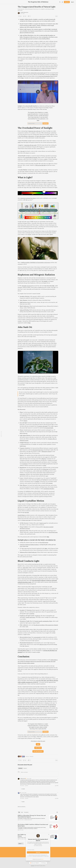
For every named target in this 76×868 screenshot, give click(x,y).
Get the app (43, 862)
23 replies (23, 788)
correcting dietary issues (23, 650)
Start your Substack (35, 862)
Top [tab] (19, 812)
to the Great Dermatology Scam (45, 76)
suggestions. (22, 474)
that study (22, 151)
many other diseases (41, 136)
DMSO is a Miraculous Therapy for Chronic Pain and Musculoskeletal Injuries (32, 816)
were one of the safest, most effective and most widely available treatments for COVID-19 (38, 681)
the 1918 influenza (23, 136)
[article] (38, 818)
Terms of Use (43, 854)
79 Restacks (31, 756)
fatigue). (25, 421)
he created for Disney (37, 345)
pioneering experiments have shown (28, 198)
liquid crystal (43, 523)
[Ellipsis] (58, 778)
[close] (49, 834)
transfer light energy (30, 617)
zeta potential (37, 637)
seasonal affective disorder (31, 157)
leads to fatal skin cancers (44, 70)
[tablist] (22, 768)
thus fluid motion (44, 542)
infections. (24, 415)
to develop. (31, 613)
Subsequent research (46, 451)
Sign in (72, 2)
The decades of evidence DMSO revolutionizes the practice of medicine (31, 818)
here (22, 78)
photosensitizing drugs (37, 450)
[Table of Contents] (1, 434)
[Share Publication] (62, 2)
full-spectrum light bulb (40, 165)
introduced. (25, 464)
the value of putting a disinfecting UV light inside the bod (37, 707)
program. (50, 483)
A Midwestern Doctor (24, 12)
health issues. (23, 446)
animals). (37, 481)
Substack (32, 865)
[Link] (16, 128)
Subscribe (67, 2)
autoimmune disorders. (49, 489)
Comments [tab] (20, 768)
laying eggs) (46, 469)
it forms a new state (26, 520)
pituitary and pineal (43, 426)
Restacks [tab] (25, 768)
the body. (27, 512)
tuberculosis (31, 136)
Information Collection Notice (38, 856)
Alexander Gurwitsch (27, 286)
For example (44, 281)
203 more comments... (22, 806)
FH (20, 792)
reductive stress (43, 644)
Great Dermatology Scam (43, 706)
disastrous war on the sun (34, 131)
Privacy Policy (46, 856)
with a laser (25, 567)
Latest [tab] (22, 812)
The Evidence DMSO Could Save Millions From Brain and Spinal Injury (33, 825)
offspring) (43, 459)
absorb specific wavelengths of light (43, 621)
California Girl (22, 778)
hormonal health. (49, 428)
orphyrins (38, 616)
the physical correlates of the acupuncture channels (46, 625)
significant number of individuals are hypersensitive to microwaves (35, 262)
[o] (38, 92)
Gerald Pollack (21, 515)
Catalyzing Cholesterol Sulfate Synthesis (29, 544)
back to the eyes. (23, 433)
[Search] (60, 2)
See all (20, 843)
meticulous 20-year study (30, 145)
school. (44, 465)
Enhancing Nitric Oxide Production (28, 552)
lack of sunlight (34, 70)
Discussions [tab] (26, 812)
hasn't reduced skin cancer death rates (37, 73)
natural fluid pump (53, 532)
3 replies (22, 801)
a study (45, 159)
